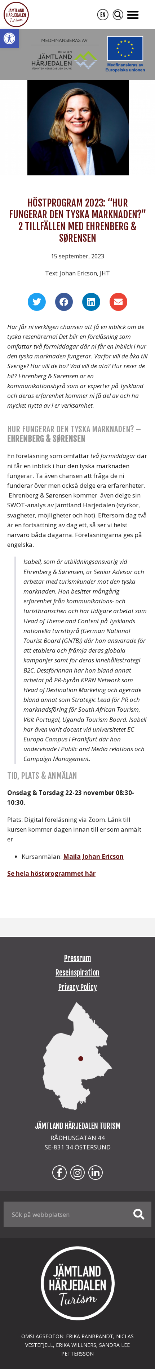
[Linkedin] (95, 1172)
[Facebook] (59, 1172)
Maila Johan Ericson (93, 856)
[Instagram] (77, 1172)
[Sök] (138, 1214)
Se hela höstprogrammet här (51, 873)
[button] (9, 38)
